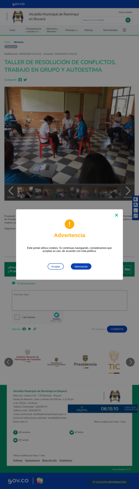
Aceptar (55, 266)
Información (81, 266)
